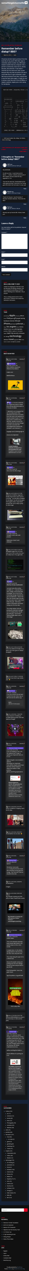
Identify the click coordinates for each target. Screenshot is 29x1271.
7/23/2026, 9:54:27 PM (17, 1015)
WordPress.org (7, 1260)
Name (3, 252)
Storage (9, 1190)
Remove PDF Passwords (9, 1227)
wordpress (13, 341)
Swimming (9, 1146)
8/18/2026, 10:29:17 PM (12, 365)
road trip (10, 333)
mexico (21, 327)
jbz (10, 402)
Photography (10, 1123)
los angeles (11, 326)
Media (18, 327)
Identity (10, 1268)
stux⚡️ (10, 467)
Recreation (8, 1134)
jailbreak (19, 324)
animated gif (6, 315)
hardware (6, 321)
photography (18, 329)
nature (12, 329)
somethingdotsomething (13, 3)
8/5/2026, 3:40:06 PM (17, 881)
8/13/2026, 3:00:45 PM (12, 533)
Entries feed (6, 1255)
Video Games (10, 1193)
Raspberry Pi (10, 1179)
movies (6, 329)
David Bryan (12, 691)
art (2, 45)
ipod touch (13, 324)
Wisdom (9, 1158)
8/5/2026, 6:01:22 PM (13, 750)
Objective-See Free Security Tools (11, 1229)
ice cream (10, 1139)
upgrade (16, 339)
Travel (8, 1148)
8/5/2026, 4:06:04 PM (11, 862)
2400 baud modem (8, 138)
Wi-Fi (8, 1197)
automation (10, 1165)
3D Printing (10, 1162)
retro (12, 45)
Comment (4, 232)
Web (8, 1195)
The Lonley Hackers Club (13, 608)
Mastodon (18, 291)
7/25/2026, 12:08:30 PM (12, 936)
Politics (10, 331)
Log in (4, 1253)
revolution (9, 1125)
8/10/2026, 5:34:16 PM (12, 583)
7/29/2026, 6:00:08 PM (18, 402)
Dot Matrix (22, 138)
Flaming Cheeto (12, 860)
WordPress (19, 1267)
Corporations (10, 1153)
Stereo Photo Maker (8, 1239)
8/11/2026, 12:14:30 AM (17, 676)
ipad (18, 321)
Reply (25, 188)
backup (18, 315)
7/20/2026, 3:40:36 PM (12, 1033)
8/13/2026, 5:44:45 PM (12, 469)
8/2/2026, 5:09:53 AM (17, 893)
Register (5, 1251)
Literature (9, 1116)
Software (21, 333)
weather (9, 341)
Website (3, 266)
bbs (14, 138)
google (18, 318)
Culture (6, 45)
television (6, 339)
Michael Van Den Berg (19, 1268)
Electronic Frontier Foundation (16, 748)
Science (9, 1183)
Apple (12, 315)
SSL (4, 336)
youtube (18, 341)
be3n (15, 55)
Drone (8, 1167)
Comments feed (7, 1258)
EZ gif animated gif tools (9, 1234)
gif (15, 318)
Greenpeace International (15, 934)
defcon (22, 316)
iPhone (7, 323)
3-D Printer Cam (7, 1232)
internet (12, 321)
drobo (5, 318)
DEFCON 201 (12, 363)
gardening (9, 1144)
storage (7, 336)
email (3, 140)
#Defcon (9, 585)
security (16, 333)
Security (9, 1186)
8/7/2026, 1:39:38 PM (11, 692)
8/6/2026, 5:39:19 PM (17, 806)
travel (11, 339)
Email (3, 259)
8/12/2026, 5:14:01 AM (17, 549)
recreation (20, 331)
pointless (6, 331)
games (12, 318)
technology (18, 45)
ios (16, 321)
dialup (17, 138)
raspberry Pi (14, 331)
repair (5, 333)
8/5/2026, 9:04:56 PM (17, 832)
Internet (9, 1172)
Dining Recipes (7, 1236)
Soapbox (8, 1151)
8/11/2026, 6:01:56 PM (17, 647)
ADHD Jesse (12, 531)
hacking (23, 318)
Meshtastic (14, 596)
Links (7, 1130)
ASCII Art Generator (8, 1225)
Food (8, 318)
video (19, 339)
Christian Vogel (12, 1031)
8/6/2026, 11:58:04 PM (17, 714)
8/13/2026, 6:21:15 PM (17, 493)
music (9, 329)
